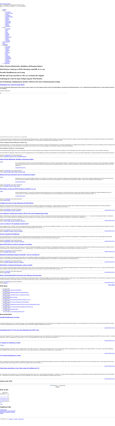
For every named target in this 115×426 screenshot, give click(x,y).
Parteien (7, 14)
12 (3, 398)
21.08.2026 (7, 271)
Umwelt (7, 20)
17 (0, 399)
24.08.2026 (7, 230)
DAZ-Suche (54, 385)
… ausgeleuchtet (6, 63)
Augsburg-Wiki (3, 409)
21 (6, 399)
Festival (7, 38)
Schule (4, 171)
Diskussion (7, 52)
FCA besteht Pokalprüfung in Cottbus (10, 355)
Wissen (6, 55)
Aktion (9, 220)
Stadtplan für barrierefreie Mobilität (7, 412)
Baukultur (7, 34)
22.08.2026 (7, 250)
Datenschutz (21, 419)
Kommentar (5, 44)
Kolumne (7, 62)
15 (7, 398)
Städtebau (7, 19)
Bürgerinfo (9, 210)
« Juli (1, 404)
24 (0, 401)
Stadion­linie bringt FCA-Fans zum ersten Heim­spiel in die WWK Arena (18, 306)
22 (7, 399)
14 (6, 398)
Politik (23, 171)
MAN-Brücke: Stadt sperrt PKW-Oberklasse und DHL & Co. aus (18, 189)
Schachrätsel (8, 61)
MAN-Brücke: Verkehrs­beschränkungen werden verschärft (16, 265)
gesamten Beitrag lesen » (20, 167)
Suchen (57, 386)
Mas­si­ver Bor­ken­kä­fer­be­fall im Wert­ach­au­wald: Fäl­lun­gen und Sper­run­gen (20, 275)
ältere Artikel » (111, 284)
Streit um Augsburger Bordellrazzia (9, 234)
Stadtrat (1, 413)
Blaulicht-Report (6, 241)
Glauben (7, 39)
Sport (4, 43)
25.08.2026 (7, 199)
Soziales (7, 49)
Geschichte (7, 56)
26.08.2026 (7, 155)
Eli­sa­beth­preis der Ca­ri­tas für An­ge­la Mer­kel (12, 84)
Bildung (7, 23)
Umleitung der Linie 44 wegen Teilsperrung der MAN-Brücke (16, 203)
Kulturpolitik (8, 21)
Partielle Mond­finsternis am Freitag (10, 297)
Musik (6, 32)
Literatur (7, 33)
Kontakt (16, 419)
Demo (6, 53)
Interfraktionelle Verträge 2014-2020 (7, 410)
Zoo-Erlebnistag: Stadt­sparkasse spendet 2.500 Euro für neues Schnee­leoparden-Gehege (24, 213)
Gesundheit (5, 262)
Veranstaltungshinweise (21, 156)
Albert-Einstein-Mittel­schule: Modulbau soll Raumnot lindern (17, 159)
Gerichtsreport (8, 58)
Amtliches (7, 50)
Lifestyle (7, 59)
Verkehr (7, 17)
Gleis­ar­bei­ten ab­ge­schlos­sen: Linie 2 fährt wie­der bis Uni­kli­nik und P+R (19, 368)
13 (4, 398)
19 (3, 399)
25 (2, 401)
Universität (7, 40)
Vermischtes (6, 186)
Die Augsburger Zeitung (5, 3)
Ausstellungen (8, 37)
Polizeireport (8, 57)
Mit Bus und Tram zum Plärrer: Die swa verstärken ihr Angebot (17, 174)
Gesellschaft (6, 156)
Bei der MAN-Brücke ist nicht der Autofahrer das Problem (16, 244)
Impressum (11, 419)
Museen (7, 35)
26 (3, 401)
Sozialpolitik (8, 22)
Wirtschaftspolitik (9, 16)
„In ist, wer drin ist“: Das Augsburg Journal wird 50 (14, 223)
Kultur (14, 156)
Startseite (4, 9)
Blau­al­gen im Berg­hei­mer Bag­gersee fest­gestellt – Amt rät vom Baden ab (19, 254)
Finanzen (7, 25)
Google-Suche (62, 385)
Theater (7, 29)
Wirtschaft (7, 47)
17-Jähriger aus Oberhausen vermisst (10, 309)
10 (0, 398)
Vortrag (6, 51)
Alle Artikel (7, 11)
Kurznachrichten (6, 41)
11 (2, 398)
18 (2, 399)
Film (6, 31)
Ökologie (5, 282)
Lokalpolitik (7, 15)
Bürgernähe (7, 26)
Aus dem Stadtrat (9, 13)
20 (4, 399)
